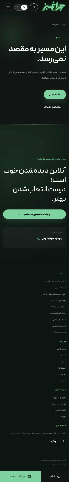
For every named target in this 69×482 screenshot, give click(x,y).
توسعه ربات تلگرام (58, 300)
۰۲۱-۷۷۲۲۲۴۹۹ (52, 239)
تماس (63, 381)
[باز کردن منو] (8, 7)
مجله (63, 355)
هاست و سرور (60, 288)
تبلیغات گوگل (59, 332)
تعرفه (63, 416)
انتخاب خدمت (60, 410)
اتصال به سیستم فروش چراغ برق (53, 294)
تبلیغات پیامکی (59, 319)
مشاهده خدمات (52, 107)
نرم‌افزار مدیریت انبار (58, 307)
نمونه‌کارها (61, 349)
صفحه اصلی (55, 94)
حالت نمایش (58, 441)
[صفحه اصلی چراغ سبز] (53, 7)
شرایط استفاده (52, 465)
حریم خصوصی (61, 465)
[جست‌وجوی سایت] (34, 7)
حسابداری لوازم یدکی (57, 313)
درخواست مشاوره (59, 404)
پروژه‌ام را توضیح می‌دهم (37, 214)
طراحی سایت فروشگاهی (56, 281)
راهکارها (62, 368)
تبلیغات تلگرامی (59, 326)
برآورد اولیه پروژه (59, 397)
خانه (64, 24)
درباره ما (62, 374)
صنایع (63, 361)
